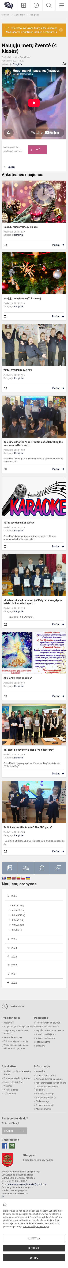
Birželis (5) (18, 905)
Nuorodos (40, 1071)
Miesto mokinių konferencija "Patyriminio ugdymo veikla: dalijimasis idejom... (32, 602)
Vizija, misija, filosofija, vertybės (18, 1026)
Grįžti (11, 167)
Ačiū (35, 149)
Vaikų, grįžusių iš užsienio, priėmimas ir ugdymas (16, 1046)
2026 (14, 896)
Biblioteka (40, 1046)
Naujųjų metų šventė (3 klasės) (21, 227)
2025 (14, 939)
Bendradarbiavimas (12, 1037)
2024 (14, 948)
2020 (14, 982)
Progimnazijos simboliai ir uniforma (15, 1032)
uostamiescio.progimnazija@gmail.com (27, 1184)
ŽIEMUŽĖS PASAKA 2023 (17, 370)
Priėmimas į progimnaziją (15, 1041)
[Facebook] (4, 1146)
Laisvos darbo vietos (46, 1075)
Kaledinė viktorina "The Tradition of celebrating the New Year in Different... (33, 444)
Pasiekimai (8, 1023)
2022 (14, 965)
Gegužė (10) (18, 910)
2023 (14, 956)
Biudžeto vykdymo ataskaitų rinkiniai (17, 1073)
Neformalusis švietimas (47, 1026)
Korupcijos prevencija (46, 1097)
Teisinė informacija (45, 1105)
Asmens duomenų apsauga (49, 1079)
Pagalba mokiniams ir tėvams (50, 1030)
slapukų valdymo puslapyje (36, 1226)
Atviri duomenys (43, 1109)
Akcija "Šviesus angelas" (17, 678)
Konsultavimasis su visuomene (51, 1083)
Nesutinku (34, 1248)
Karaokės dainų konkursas (19, 522)
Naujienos (19, 14)
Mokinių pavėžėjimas (46, 1034)
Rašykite (8, 1131)
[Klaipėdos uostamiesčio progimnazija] (8, 5)
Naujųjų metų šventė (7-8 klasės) (22, 298)
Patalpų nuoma (43, 1042)
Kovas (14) (17, 920)
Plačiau (56, 244)
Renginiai (34, 14)
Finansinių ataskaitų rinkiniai (17, 1078)
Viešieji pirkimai (10, 1090)
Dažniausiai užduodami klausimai (47, 1088)
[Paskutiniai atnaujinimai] (36, 5)
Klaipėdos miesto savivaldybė (38, 1160)
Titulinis (6, 14)
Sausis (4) (17, 930)
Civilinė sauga (42, 1101)
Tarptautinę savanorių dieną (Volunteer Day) (28, 749)
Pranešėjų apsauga (45, 1093)
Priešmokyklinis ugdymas (48, 1023)
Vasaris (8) (18, 925)
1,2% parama (9, 1093)
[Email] (12, 1146)
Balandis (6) (18, 915)
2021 (14, 974)
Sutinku (34, 1257)
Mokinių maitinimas (45, 1038)
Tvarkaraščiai (16, 1006)
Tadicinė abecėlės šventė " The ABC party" (27, 827)
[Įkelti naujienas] (23, 5)
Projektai (7, 1086)
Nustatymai (34, 1238)
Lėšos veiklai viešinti (13, 1082)
